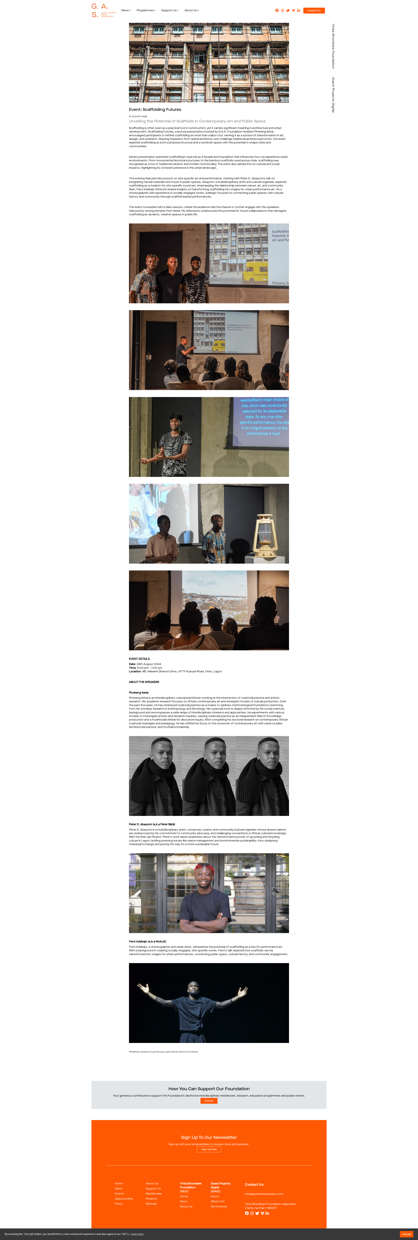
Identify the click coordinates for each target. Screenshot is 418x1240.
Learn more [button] (137, 1234)
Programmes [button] (145, 10)
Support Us (314, 10)
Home (119, 1183)
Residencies (154, 1194)
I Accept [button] (406, 1234)
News (118, 1189)
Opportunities (124, 1199)
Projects (151, 1199)
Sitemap (151, 1204)
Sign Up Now (209, 1149)
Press (118, 1204)
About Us (152, 1183)
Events (119, 1194)
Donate (209, 1100)
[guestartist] (104, 10)
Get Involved (219, 1206)
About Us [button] (191, 10)
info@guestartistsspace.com (264, 1194)
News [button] (125, 10)
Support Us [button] (169, 10)
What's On (217, 1201)
